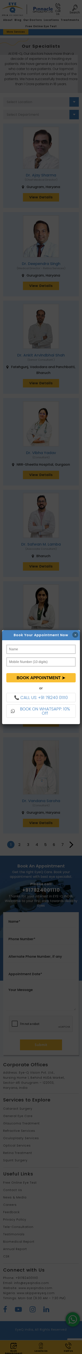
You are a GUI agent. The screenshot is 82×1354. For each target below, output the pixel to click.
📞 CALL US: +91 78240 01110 (41, 698)
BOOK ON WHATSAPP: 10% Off (45, 711)
